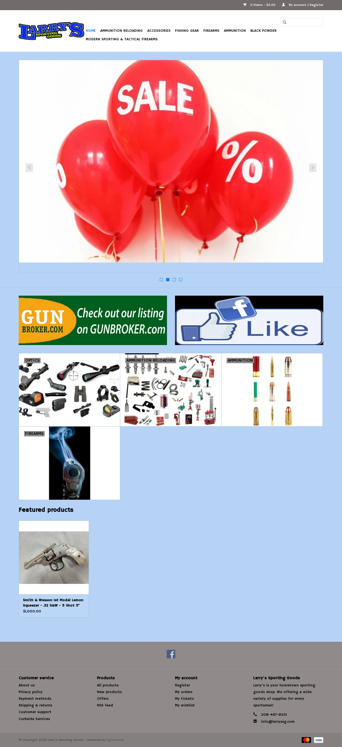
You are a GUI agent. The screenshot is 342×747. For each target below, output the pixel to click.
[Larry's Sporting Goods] (51, 31)
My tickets (184, 698)
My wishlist (185, 705)
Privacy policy (30, 692)
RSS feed (105, 705)
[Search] (285, 22)
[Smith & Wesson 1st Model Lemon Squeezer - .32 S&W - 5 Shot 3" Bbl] (54, 557)
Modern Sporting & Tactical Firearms (122, 39)
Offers (102, 698)
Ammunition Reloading (121, 30)
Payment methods (35, 698)
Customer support (35, 712)
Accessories (158, 30)
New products (109, 692)
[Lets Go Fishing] (171, 161)
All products (108, 685)
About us (27, 685)
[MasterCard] (306, 740)
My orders (183, 692)
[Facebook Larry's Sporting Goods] (171, 654)
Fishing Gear (187, 30)
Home (91, 30)
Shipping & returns (35, 705)
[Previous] (29, 167)
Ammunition (235, 30)
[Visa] (317, 740)
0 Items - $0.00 (263, 5)
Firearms (211, 30)
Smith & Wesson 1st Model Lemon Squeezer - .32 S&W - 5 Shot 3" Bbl (53, 603)
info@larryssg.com (278, 721)
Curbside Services (34, 719)
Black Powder (263, 30)
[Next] (312, 167)
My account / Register (305, 5)
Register (182, 685)
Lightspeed (115, 740)
